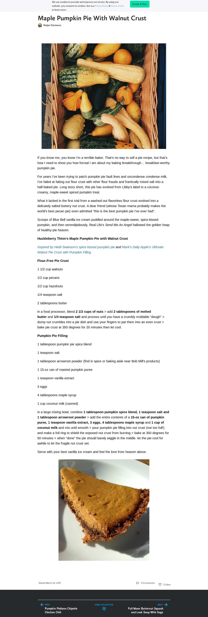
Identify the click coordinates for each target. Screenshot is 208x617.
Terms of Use (117, 6)
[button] (137, 583)
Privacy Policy (101, 6)
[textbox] (104, 301)
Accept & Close (139, 4)
